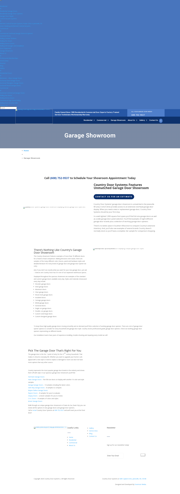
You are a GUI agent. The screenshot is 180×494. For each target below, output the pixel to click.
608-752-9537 (138, 115)
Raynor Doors (33, 393)
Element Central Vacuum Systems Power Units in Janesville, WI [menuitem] (21, 23)
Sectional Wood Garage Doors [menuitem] (10, 86)
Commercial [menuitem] (4, 30)
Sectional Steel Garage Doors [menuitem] (10, 81)
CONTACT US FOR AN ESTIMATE (113, 197)
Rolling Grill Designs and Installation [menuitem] (12, 46)
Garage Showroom (118, 120)
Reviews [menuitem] (3, 63)
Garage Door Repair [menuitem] (7, 16)
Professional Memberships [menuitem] (9, 58)
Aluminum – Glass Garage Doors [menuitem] (11, 78)
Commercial (101, 120)
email (34, 410)
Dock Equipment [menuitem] (5, 48)
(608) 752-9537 (59, 178)
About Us (131, 120)
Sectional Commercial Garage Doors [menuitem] (12, 93)
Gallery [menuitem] (2, 69)
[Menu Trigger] (1, 0)
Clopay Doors (32, 396)
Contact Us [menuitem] (4, 105)
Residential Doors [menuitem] (6, 74)
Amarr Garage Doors (35, 401)
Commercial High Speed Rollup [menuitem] (10, 100)
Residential (88, 120)
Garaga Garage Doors (35, 385)
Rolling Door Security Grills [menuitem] (9, 103)
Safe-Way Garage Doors (36, 388)
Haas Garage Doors (35, 380)
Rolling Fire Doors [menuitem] (6, 41)
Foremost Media (140, 484)
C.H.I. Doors (32, 398)
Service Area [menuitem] (4, 61)
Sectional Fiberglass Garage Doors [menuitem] (11, 83)
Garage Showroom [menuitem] (6, 51)
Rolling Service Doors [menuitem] (7, 43)
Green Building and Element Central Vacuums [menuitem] (15, 26)
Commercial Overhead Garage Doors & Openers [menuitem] (16, 33)
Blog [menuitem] (1, 66)
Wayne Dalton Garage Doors (38, 390)
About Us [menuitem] (3, 54)
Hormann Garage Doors (36, 377)
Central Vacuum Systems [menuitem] (8, 20)
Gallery (142, 120)
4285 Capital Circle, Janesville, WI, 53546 (132, 479)
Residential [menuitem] (3, 7)
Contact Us (153, 120)
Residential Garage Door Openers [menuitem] (11, 14)
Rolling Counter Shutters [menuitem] (8, 38)
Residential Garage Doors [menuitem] (8, 11)
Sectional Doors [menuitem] (5, 36)
